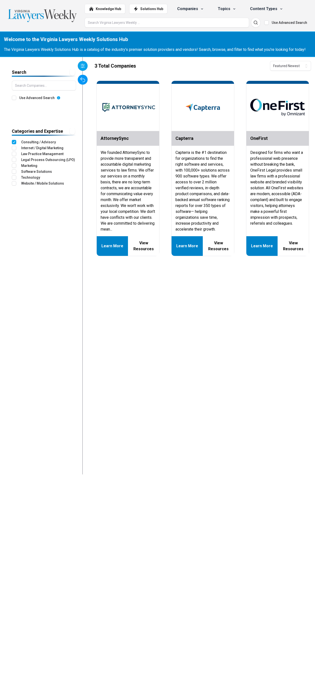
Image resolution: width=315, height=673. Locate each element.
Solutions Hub (151, 9)
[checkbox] (266, 22)
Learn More (112, 246)
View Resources (143, 246)
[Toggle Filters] (83, 66)
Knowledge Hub (108, 9)
